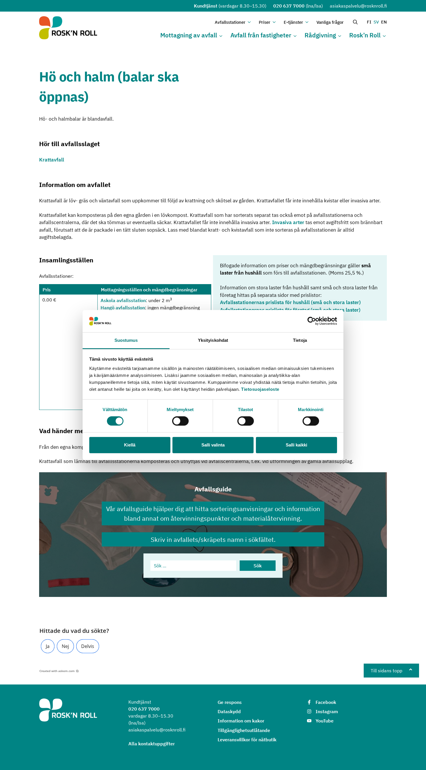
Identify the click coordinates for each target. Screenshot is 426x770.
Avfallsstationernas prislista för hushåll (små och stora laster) (290, 302)
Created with (57, 671)
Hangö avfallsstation (123, 307)
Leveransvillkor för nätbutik (247, 739)
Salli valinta (213, 444)
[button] (47, 646)
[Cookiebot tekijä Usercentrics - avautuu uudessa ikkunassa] (311, 321)
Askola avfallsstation (123, 301)
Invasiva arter (287, 222)
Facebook (326, 702)
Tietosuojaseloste (260, 389)
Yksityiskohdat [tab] (213, 340)
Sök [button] (258, 566)
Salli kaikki (296, 444)
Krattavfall (51, 160)
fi (369, 22)
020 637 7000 (289, 6)
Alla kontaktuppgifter (151, 744)
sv (376, 22)
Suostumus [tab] (126, 340)
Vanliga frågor (330, 22)
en (384, 22)
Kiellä (129, 444)
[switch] (180, 421)
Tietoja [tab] (300, 340)
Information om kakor (241, 721)
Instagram (327, 711)
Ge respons (230, 702)
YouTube (325, 721)
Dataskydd (229, 711)
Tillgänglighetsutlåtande (244, 730)
